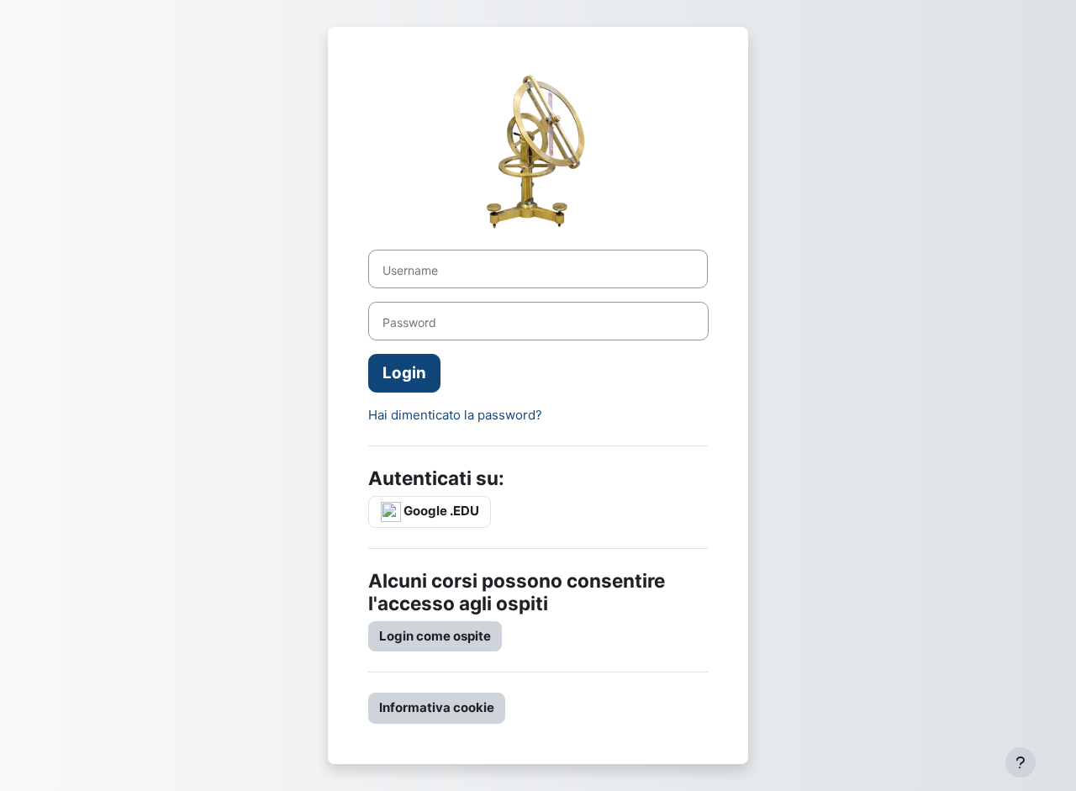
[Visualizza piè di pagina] (1020, 762)
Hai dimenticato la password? (455, 415)
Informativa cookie (436, 707)
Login (404, 372)
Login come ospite (435, 636)
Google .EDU (440, 511)
